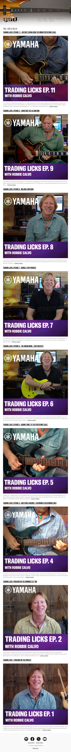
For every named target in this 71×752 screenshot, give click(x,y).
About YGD (51, 18)
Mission (45, 18)
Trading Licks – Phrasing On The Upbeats (17, 660)
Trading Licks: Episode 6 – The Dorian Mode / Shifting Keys (23, 346)
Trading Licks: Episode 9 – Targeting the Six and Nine (21, 111)
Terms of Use (31, 742)
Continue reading (53, 106)
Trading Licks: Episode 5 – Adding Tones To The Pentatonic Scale (25, 424)
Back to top (35, 748)
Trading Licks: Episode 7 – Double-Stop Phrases (19, 268)
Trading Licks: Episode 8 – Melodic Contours (18, 189)
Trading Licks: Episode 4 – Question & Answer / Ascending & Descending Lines (30, 503)
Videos (45, 20)
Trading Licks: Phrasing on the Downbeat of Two (20, 581)
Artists (40, 20)
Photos (51, 20)
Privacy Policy (39, 742)
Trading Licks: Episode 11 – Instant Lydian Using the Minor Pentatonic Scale (29, 32)
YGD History (60, 18)
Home (39, 18)
